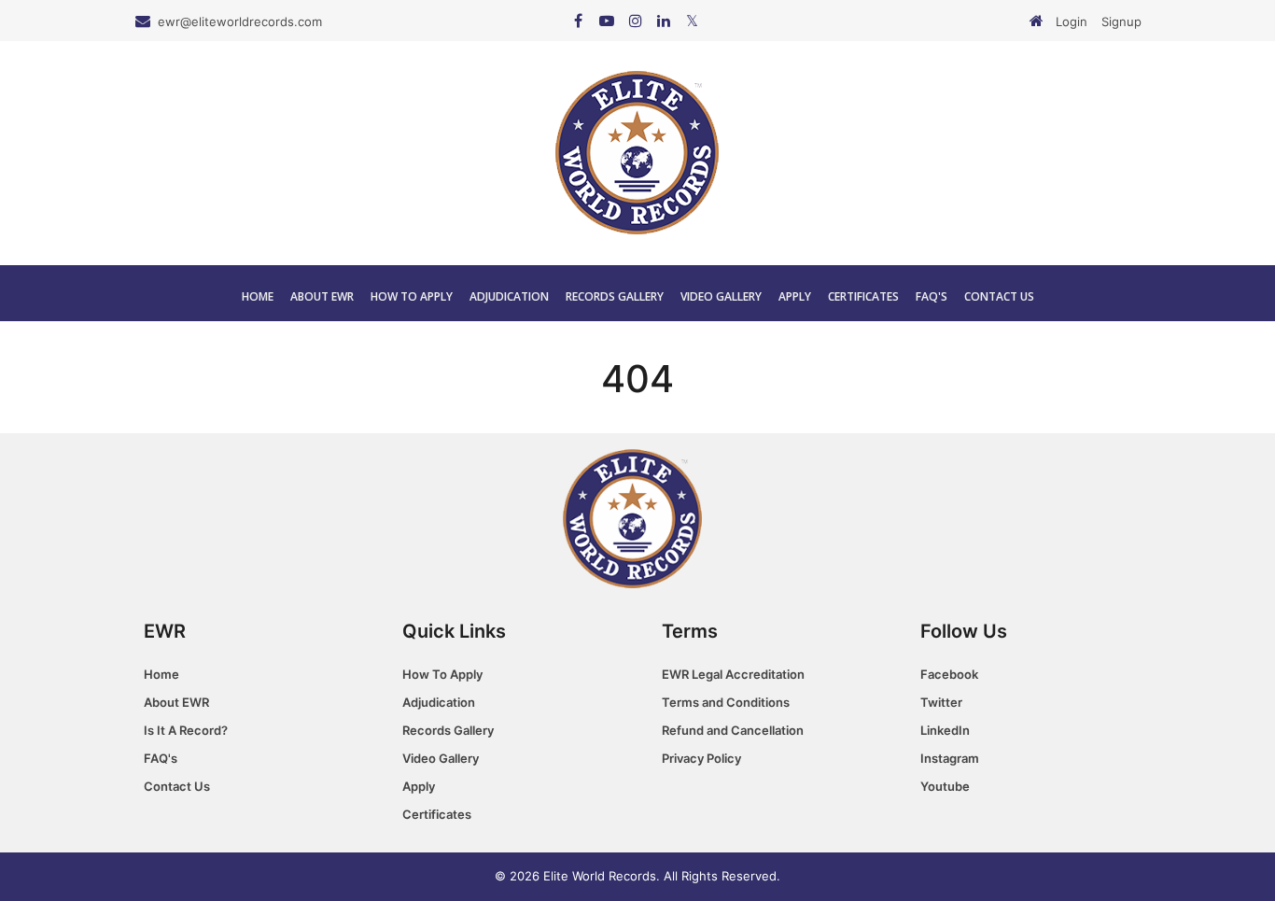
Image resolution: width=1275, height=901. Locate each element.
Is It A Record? (186, 730)
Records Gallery (615, 296)
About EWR (322, 296)
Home (257, 296)
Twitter (941, 702)
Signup (1121, 21)
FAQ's (931, 296)
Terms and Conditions (726, 702)
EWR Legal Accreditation (733, 674)
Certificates (863, 296)
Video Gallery (721, 296)
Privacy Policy (701, 758)
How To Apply (412, 296)
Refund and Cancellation (733, 730)
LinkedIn (945, 730)
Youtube (945, 786)
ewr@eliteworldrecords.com (240, 21)
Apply (794, 296)
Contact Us (999, 296)
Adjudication (509, 296)
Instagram (949, 758)
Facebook (949, 674)
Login (1071, 21)
